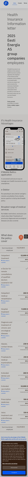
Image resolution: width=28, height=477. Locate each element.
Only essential (14, 467)
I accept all (14, 472)
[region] (14, 458)
